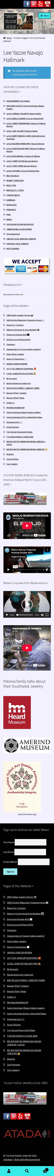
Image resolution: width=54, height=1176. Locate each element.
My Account (11, 378)
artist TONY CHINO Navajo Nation (21, 166)
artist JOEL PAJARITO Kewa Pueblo (22, 131)
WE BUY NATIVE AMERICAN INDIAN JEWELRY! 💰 (26, 449)
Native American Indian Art (18, 383)
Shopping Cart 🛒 (14, 422)
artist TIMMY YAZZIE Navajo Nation (22, 161)
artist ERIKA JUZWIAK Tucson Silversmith (24, 118)
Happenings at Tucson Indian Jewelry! (23, 349)
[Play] (7, 614)
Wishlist (10, 454)
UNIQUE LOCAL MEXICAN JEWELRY (21, 239)
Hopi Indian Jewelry (15, 354)
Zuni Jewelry (12, 464)
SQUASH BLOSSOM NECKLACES (20, 224)
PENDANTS (11, 209)
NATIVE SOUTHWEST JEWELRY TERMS (22, 388)
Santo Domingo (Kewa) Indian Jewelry (23, 412)
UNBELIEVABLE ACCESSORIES (19, 229)
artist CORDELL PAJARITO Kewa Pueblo (23, 113)
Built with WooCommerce (27, 1159)
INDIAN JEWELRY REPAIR (16, 364)
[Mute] (42, 614)
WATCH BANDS (12, 248)
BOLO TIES (11, 185)
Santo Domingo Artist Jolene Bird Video (24, 417)
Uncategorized (13, 234)
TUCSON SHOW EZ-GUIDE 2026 (19, 437)
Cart (41, 1169)
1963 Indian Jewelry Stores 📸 (19, 315)
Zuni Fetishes (12, 459)
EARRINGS (10, 200)
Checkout (10, 344)
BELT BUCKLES (12, 175)
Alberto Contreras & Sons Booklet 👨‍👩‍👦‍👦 (22, 329)
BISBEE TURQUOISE (15, 180)
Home (9, 38)
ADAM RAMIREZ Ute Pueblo (18, 101)
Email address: (10, 861)
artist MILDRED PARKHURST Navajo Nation (25, 143)
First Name (8, 842)
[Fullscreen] (47, 614)
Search (27, 1171)
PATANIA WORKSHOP (15, 407)
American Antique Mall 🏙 (17, 334)
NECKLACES (11, 204)
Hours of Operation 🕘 (16, 359)
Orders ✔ (10, 402)
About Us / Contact (15, 325)
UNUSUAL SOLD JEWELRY (17, 243)
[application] (27, 604)
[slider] (24, 615)
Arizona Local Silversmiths (18, 339)
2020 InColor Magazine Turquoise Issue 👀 (25, 320)
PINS (8, 214)
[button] (27, 604)
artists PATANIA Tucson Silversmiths (22, 171)
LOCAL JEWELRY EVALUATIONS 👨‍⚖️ (21, 373)
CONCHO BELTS (13, 195)
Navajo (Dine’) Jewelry (16, 393)
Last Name (8, 852)
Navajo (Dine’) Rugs (15, 398)
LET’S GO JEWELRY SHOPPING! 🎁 (21, 368)
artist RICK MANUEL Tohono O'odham (23, 156)
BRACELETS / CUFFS (15, 190)
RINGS (9, 219)
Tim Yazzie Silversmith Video (19, 432)
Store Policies (12, 427)
